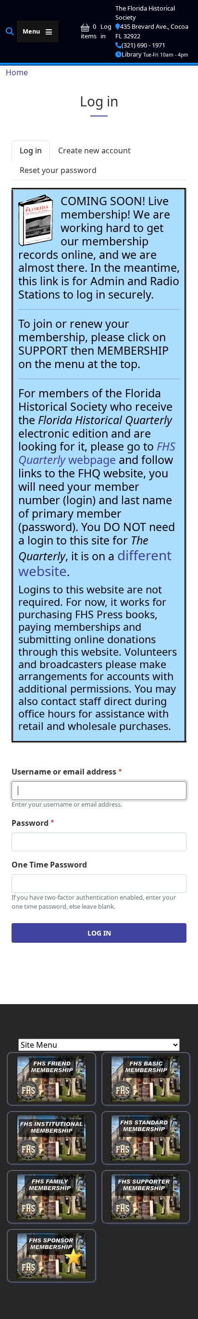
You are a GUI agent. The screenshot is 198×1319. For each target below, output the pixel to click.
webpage (96, 453)
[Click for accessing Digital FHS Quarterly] (35, 220)
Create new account (94, 150)
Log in (105, 31)
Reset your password (58, 170)
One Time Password (49, 864)
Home (17, 72)
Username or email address (64, 771)
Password (30, 823)
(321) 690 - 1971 (143, 45)
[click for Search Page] (10, 30)
